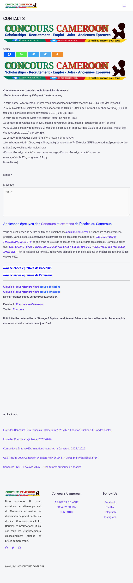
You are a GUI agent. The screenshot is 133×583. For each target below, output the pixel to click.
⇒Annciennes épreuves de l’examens (27, 275)
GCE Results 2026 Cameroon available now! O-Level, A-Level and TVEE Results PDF (50, 457)
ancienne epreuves (77, 232)
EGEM (121, 246)
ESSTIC (112, 246)
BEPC (112, 236)
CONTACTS (66, 512)
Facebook (110, 502)
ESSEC (76, 246)
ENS (11, 246)
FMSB (102, 246)
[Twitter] (45, 54)
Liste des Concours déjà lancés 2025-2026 (27, 439)
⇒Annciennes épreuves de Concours (27, 268)
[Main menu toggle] (124, 5)
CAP (105, 236)
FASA (94, 246)
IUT (83, 246)
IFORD (52, 246)
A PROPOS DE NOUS (66, 502)
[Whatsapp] (21, 54)
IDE (60, 246)
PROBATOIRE (11, 241)
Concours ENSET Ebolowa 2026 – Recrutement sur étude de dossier (42, 467)
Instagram (110, 517)
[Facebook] (9, 54)
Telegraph (110, 512)
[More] (57, 54)
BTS (28, 241)
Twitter (110, 507)
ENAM (29, 246)
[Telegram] (33, 54)
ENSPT (15, 251)
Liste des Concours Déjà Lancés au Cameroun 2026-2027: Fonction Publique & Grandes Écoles (57, 430)
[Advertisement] (66, 374)
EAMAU (19, 246)
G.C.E (98, 236)
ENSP (6, 251)
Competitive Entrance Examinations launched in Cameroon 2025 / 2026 (44, 448)
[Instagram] (19, 547)
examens (67, 224)
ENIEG (38, 246)
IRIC (45, 246)
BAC (22, 241)
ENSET (67, 246)
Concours (48, 224)
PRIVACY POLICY (66, 507)
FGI (88, 246)
